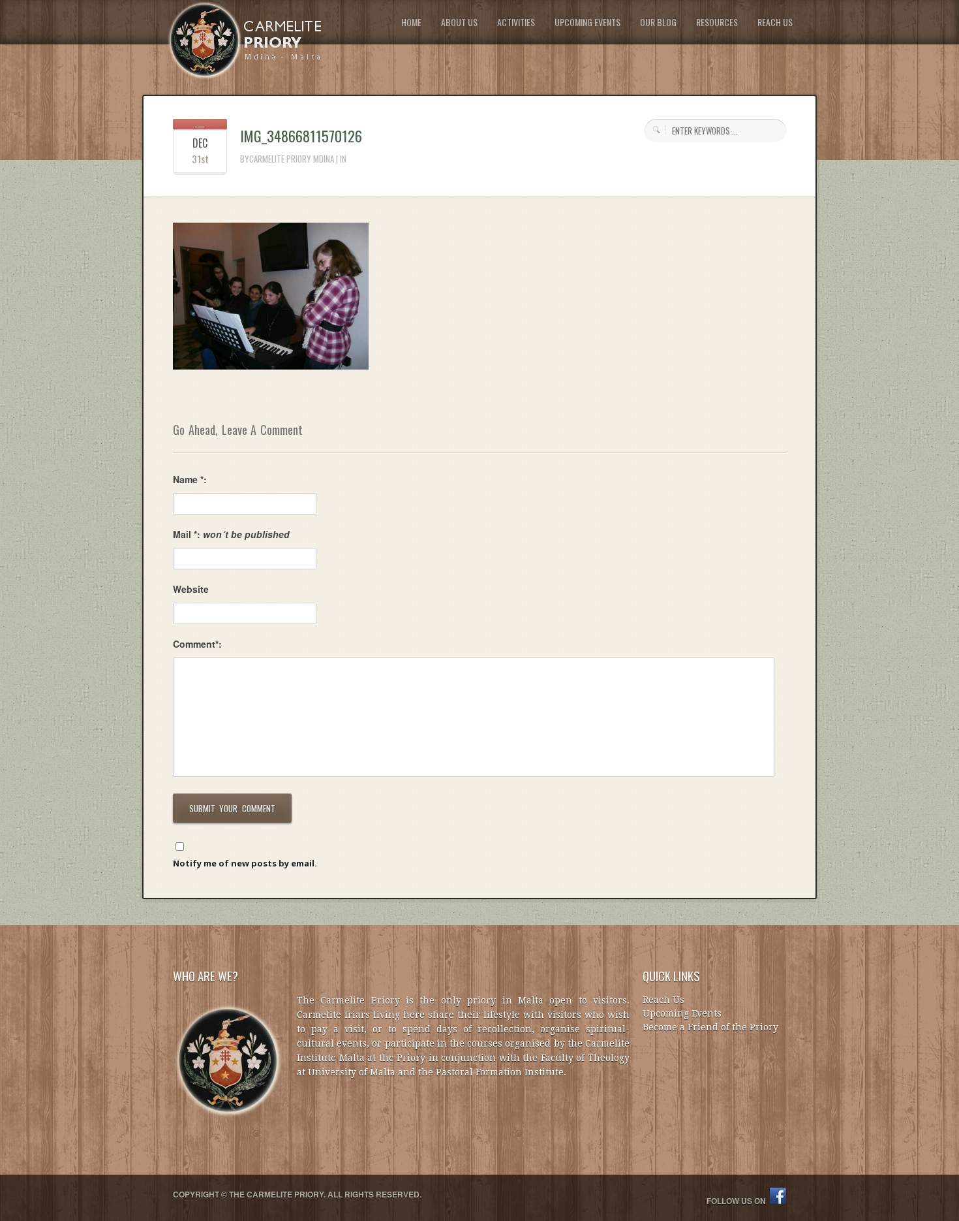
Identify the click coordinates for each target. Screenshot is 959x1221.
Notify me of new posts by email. (245, 863)
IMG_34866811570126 (301, 135)
